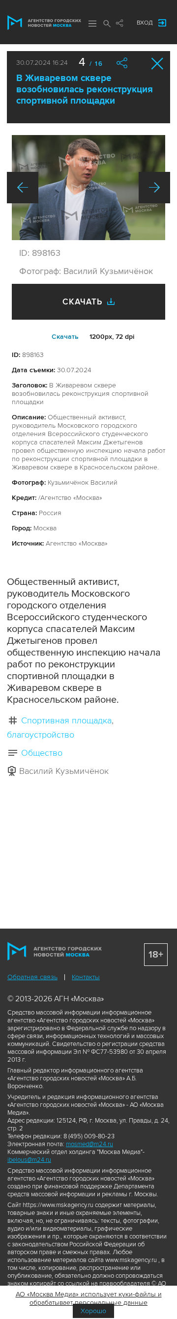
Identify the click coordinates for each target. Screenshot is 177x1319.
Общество (41, 752)
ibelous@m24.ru (29, 1160)
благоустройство (40, 734)
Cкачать (65, 336)
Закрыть (157, 63)
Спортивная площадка (66, 720)
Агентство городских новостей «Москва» (44, 22)
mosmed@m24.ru (89, 1144)
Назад (22, 187)
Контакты (86, 977)
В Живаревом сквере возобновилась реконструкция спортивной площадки (84, 90)
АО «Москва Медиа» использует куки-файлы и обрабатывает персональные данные (89, 1298)
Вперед (154, 187)
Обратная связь (32, 977)
